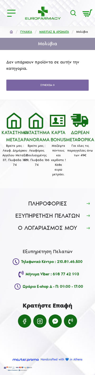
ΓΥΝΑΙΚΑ (26, 32)
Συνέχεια (46, 85)
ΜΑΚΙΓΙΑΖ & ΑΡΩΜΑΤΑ (54, 32)
